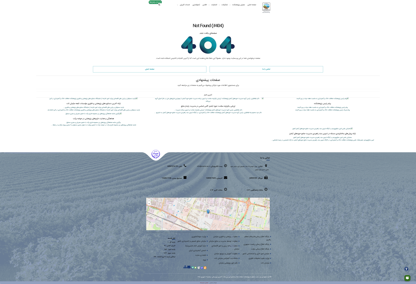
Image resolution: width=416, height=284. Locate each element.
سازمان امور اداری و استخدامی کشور (256, 253)
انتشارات (214, 4)
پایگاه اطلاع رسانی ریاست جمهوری (256, 244)
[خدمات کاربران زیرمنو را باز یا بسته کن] (178, 5)
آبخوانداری (196, 4)
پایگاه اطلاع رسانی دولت (260, 249)
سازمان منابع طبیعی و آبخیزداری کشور (191, 241)
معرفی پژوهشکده (238, 4)
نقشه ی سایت (200, 255)
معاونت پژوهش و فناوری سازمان (225, 236)
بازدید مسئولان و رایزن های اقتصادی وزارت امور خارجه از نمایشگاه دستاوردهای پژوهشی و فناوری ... (93, 107)
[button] (208, 211)
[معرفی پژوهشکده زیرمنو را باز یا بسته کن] (230, 5)
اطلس (204, 4)
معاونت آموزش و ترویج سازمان (226, 253)
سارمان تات (265, 263)
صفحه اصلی (251, 4)
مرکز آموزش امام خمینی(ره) (195, 245)
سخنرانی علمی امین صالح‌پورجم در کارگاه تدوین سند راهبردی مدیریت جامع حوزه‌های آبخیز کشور (322, 137)
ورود (204, 259)
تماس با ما (266, 69)
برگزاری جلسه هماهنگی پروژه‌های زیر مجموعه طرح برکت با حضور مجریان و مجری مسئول (93, 122)
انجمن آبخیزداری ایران (197, 250)
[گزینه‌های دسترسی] (406, 269)
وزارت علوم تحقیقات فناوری (259, 258)
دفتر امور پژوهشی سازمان (228, 263)
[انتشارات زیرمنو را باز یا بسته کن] (209, 5)
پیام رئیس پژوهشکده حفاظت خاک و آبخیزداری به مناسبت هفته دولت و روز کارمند (322, 107)
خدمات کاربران (185, 4)
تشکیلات (225, 4)
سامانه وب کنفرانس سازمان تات (226, 258)
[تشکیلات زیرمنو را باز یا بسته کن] (219, 5)
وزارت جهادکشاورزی (199, 236)
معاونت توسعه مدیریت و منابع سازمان (223, 241)
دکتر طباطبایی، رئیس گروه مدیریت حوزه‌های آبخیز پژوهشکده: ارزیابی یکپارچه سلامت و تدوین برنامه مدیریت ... (208, 110)
